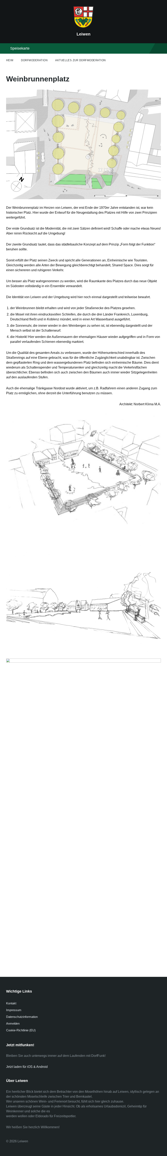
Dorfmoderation (34, 60)
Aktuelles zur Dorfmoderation (80, 60)
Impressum (13, 1010)
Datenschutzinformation (22, 1016)
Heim (9, 60)
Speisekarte (20, 48)
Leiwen (83, 34)
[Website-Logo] (83, 27)
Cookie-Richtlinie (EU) (21, 1030)
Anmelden (13, 1023)
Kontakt (11, 1003)
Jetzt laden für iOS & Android (27, 1066)
